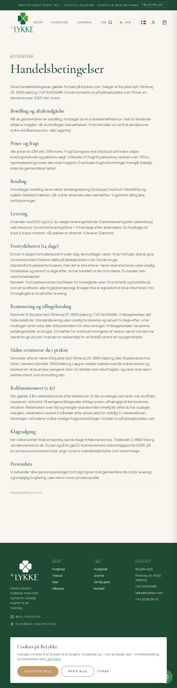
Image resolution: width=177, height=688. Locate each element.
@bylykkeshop (28, 617)
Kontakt (99, 588)
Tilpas (103, 671)
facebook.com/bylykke (36, 624)
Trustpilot (153, 5)
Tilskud (57, 575)
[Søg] (110, 22)
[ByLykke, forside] (22, 22)
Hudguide (101, 569)
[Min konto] (153, 22)
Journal (99, 575)
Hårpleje (58, 588)
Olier (55, 582)
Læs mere (53, 659)
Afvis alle (77, 671)
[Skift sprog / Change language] (143, 22)
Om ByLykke (102, 582)
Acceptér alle (38, 671)
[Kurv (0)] (164, 22)
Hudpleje (58, 569)
